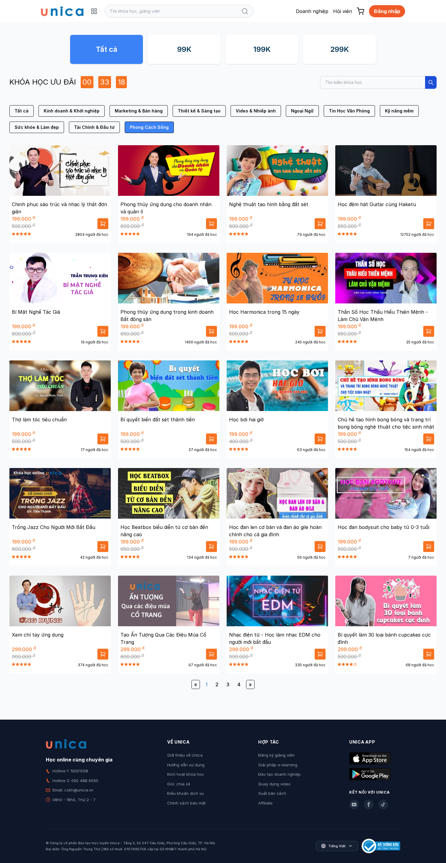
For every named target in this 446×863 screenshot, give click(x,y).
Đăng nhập (387, 11)
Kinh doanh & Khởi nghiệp (72, 110)
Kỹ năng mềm (399, 110)
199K (262, 49)
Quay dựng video (274, 783)
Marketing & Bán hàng (139, 110)
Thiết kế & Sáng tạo (199, 110)
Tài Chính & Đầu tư (94, 127)
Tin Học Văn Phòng (349, 110)
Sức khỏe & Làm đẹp (37, 127)
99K (184, 49)
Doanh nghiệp (312, 11)
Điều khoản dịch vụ (185, 793)
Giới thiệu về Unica (185, 755)
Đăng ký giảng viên (276, 755)
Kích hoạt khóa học (185, 774)
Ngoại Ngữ (302, 110)
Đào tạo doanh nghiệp (279, 774)
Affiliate (265, 803)
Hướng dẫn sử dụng (185, 764)
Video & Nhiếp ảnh (256, 110)
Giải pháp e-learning (277, 764)
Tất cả (106, 49)
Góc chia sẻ (178, 783)
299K (339, 49)
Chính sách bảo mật (186, 803)
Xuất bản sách (272, 793)
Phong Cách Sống (149, 127)
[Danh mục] (94, 11)
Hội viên (342, 11)
